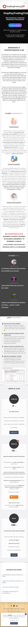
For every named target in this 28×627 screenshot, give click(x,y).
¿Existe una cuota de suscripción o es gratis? (13, 581)
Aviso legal (6, 609)
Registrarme (14, 623)
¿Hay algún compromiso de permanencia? (10, 592)
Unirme (14, 497)
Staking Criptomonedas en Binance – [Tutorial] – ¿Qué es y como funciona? (13, 305)
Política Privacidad (15, 609)
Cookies (22, 609)
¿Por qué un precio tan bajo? (10, 587)
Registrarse (14, 432)
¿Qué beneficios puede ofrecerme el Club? (12, 575)
